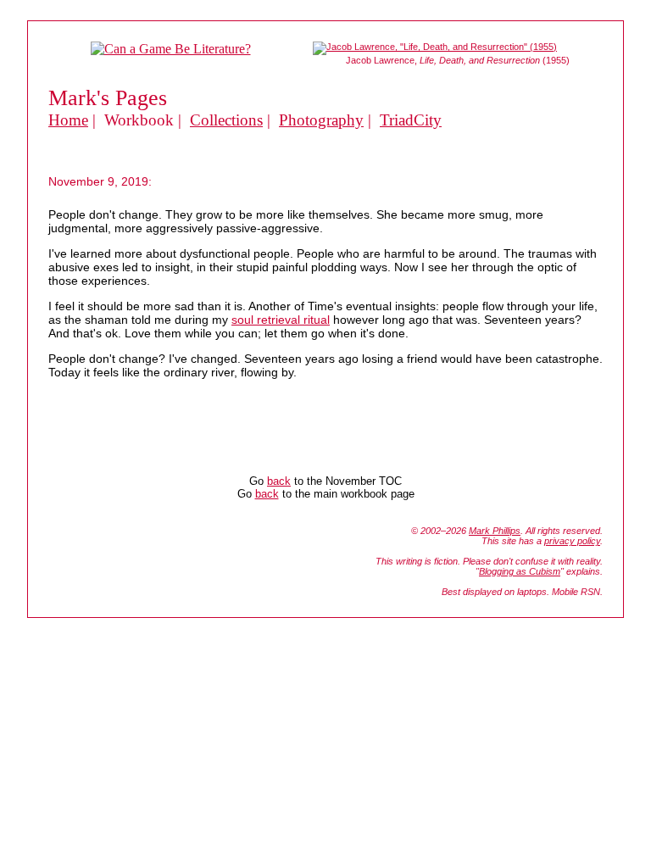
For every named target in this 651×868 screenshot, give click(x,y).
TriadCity (411, 120)
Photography (321, 120)
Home (68, 120)
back (279, 481)
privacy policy (572, 541)
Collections (226, 120)
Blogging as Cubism (519, 571)
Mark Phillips (494, 531)
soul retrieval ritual (280, 319)
